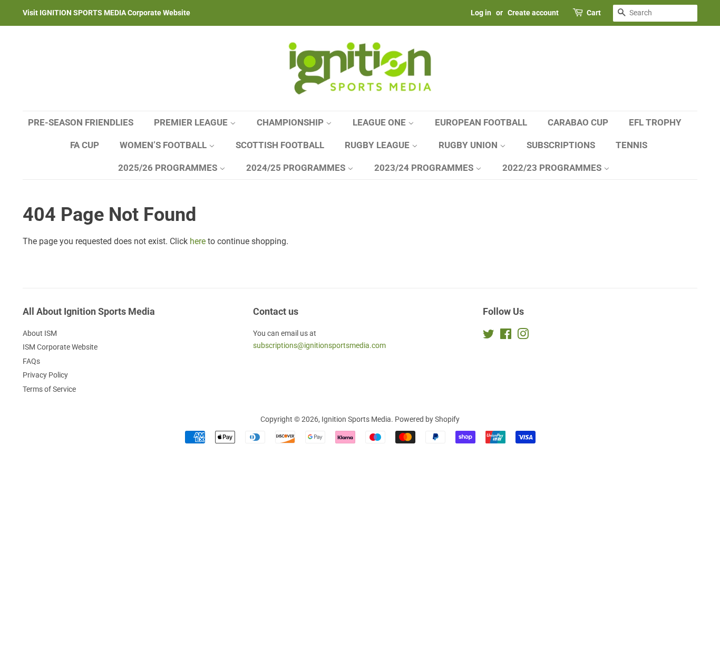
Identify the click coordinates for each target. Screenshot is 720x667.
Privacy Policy (45, 375)
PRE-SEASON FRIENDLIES (80, 122)
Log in (481, 12)
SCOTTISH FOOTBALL (280, 145)
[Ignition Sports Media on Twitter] (488, 336)
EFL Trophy (655, 122)
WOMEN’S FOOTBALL (164, 145)
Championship (291, 122)
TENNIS (631, 145)
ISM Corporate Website (60, 347)
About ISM (40, 333)
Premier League (192, 122)
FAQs (31, 361)
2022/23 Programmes (553, 167)
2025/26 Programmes (168, 167)
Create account (533, 12)
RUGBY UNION (469, 145)
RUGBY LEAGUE (378, 145)
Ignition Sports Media (356, 419)
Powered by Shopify (427, 419)
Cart (594, 12)
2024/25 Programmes (296, 167)
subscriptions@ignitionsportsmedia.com (319, 345)
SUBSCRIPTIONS (561, 145)
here (198, 241)
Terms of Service (49, 389)
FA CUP (84, 145)
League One (380, 122)
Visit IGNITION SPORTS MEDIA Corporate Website (106, 12)
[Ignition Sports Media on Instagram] (523, 336)
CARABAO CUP (578, 122)
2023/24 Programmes (424, 167)
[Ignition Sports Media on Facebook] (506, 336)
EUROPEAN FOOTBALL (481, 122)
